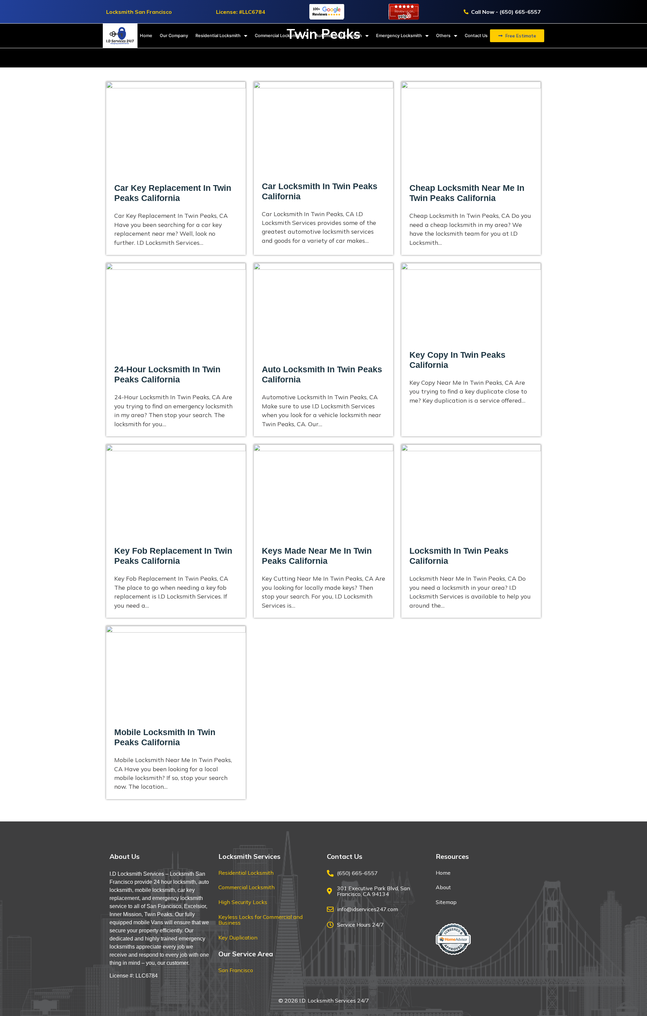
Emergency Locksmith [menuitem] (399, 35)
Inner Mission (126, 914)
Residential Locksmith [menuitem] (218, 35)
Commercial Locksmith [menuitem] (278, 35)
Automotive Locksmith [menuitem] (338, 35)
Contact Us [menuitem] (476, 35)
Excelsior (195, 906)
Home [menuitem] (146, 35)
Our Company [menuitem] (174, 35)
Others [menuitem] (443, 35)
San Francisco (164, 906)
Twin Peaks (158, 914)
